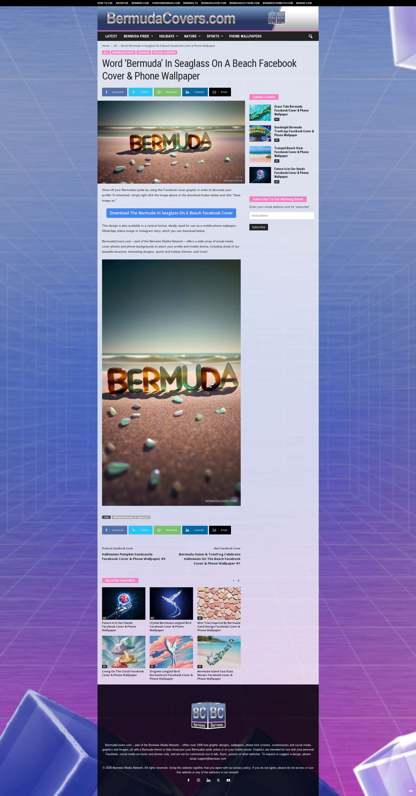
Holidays (166, 36)
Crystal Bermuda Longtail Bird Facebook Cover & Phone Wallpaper (170, 626)
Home (106, 46)
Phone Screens (165, 52)
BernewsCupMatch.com (278, 3)
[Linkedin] (208, 780)
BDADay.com (304, 3)
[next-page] (239, 580)
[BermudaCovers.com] (208, 18)
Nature (190, 36)
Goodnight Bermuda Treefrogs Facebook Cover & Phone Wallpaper (294, 131)
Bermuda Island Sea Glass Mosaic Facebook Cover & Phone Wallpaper (215, 675)
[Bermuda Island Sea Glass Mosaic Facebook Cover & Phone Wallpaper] (219, 652)
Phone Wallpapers (245, 36)
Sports (213, 36)
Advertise (122, 3)
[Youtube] (227, 780)
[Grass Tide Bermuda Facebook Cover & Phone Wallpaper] (260, 113)
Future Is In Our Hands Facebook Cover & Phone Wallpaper (119, 626)
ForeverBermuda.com (166, 3)
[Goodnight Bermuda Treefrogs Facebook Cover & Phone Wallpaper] (260, 133)
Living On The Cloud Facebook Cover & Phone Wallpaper (123, 673)
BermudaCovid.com (213, 3)
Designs (144, 52)
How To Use (105, 3)
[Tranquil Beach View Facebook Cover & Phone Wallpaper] (260, 154)
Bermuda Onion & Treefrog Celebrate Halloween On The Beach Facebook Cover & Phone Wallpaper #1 (209, 558)
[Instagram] (198, 780)
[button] (310, 36)
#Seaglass (143, 517)
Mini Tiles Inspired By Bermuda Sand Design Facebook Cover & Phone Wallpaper (218, 626)
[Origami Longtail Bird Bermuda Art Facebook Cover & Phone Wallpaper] (171, 652)
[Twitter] (218, 780)
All (115, 46)
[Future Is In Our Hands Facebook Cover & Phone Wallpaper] (123, 603)
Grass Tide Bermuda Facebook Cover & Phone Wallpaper (291, 110)
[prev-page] (234, 580)
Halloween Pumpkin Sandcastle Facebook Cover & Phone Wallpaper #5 (134, 556)
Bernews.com (140, 3)
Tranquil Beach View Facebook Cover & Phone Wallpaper (291, 152)
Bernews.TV (190, 3)
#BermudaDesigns (124, 517)
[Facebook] (188, 780)
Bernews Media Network (164, 745)
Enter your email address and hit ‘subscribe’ (279, 207)
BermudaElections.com (244, 3)
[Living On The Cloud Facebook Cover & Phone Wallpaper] (123, 652)
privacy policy (242, 767)
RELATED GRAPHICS (120, 580)
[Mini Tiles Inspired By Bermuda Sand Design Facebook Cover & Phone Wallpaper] (219, 603)
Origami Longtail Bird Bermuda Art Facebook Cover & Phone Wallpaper (171, 675)
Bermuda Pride (136, 36)
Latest (111, 36)
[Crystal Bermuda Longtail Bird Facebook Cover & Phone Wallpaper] (171, 603)
